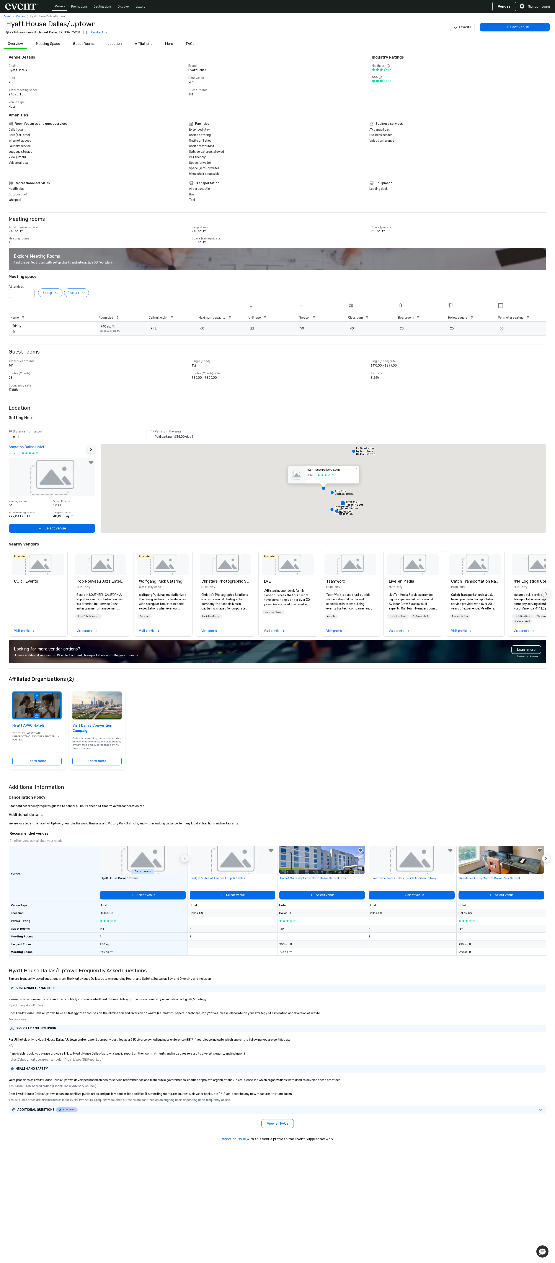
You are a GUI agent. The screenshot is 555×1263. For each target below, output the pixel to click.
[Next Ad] (91, 449)
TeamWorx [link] (335, 581)
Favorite (465, 27)
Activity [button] (331, 616)
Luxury (140, 6)
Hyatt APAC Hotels (28, 725)
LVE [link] (267, 581)
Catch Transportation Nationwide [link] (475, 581)
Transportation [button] (460, 616)
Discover (124, 6)
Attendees (16, 286)
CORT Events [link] (26, 581)
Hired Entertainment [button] (88, 616)
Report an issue (233, 1139)
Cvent (7, 16)
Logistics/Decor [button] (210, 616)
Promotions (79, 6)
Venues (60, 6)
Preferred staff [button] (420, 616)
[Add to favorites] (91, 462)
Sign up (533, 6)
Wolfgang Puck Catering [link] (160, 581)
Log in (546, 6)
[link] (38, 564)
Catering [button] (144, 616)
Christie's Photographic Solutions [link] (225, 581)
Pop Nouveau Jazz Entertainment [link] (101, 581)
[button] (30, 292)
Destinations (103, 6)
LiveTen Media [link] (401, 581)
